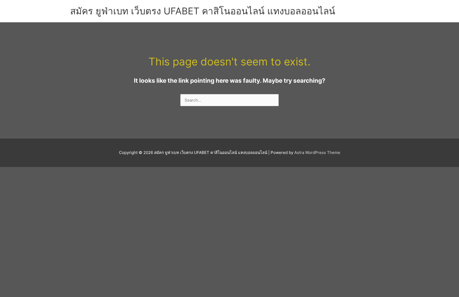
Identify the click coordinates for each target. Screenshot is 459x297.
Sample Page (372, 7)
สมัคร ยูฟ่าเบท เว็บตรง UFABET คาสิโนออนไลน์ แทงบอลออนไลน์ (202, 10)
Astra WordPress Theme (317, 152)
